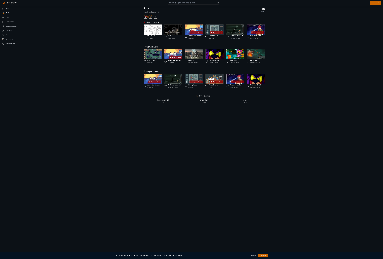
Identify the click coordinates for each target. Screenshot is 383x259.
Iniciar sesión (376, 3)
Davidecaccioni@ (163, 101)
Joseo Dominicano (195, 36)
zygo (210, 87)
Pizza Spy (253, 60)
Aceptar (263, 255)
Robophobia (213, 36)
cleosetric (150, 62)
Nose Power (213, 85)
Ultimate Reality (214, 60)
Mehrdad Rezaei (235, 38)
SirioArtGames (193, 62)
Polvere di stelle (256, 36)
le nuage (150, 38)
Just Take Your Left (236, 36)
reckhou (245, 101)
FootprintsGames (255, 62)
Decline (253, 255)
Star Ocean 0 (151, 36)
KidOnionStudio (234, 62)
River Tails (233, 60)
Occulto (191, 60)
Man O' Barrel (152, 60)
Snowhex (191, 38)
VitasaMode (204, 101)
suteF (170, 36)
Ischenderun (254, 38)
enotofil (211, 38)
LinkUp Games (213, 62)
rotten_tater (171, 38)
